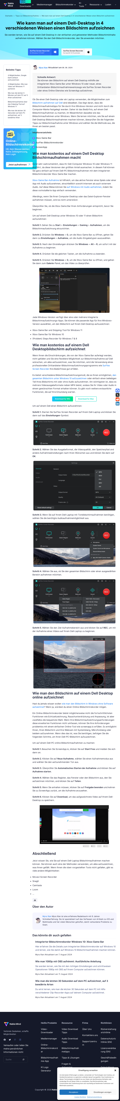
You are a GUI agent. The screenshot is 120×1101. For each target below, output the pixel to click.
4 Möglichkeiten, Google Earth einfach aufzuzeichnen (17, 77)
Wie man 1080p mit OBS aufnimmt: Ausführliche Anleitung (68, 961)
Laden (108, 4)
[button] (115, 1070)
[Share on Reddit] (117, 399)
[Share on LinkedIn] (117, 403)
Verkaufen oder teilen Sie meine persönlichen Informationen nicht (16, 1048)
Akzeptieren (73, 1092)
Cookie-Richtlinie (80, 1097)
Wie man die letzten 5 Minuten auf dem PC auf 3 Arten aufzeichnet (18, 95)
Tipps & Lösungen (70, 1057)
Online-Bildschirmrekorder (49, 1048)
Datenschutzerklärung (94, 1097)
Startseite (9, 16)
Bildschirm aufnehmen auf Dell (47, 103)
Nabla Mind (11, 4)
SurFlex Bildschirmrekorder (49, 142)
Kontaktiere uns (90, 1035)
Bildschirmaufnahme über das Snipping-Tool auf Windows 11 (17, 104)
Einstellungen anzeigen (102, 1092)
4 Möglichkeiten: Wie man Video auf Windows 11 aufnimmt (18, 86)
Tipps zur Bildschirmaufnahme (27, 16)
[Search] (23, 1059)
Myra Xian (43, 67)
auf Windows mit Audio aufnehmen (84, 187)
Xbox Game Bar (43, 138)
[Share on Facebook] (117, 390)
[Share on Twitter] (117, 395)
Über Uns (87, 1029)
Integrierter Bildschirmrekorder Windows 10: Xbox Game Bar (69, 941)
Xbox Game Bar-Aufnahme (45, 180)
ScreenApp (41, 147)
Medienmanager (44, 4)
